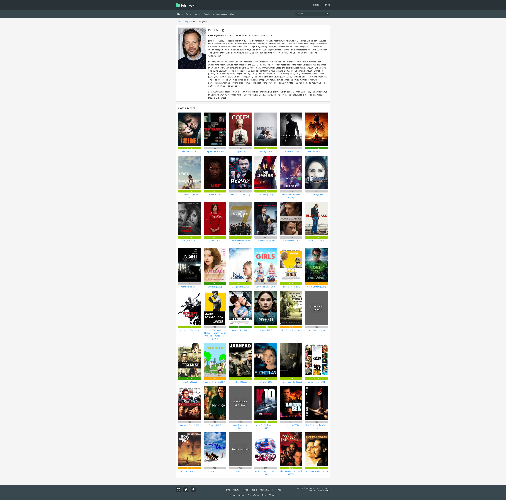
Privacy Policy (253, 495)
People (207, 14)
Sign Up (326, 5)
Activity (188, 14)
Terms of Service (269, 495)
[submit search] (327, 14)
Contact (241, 495)
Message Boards (220, 14)
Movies (198, 14)
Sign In (316, 5)
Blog (232, 14)
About (232, 495)
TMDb (327, 490)
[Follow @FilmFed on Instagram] (178, 489)
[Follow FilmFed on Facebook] (193, 489)
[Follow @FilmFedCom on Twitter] (185, 489)
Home (180, 14)
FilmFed (188, 5)
